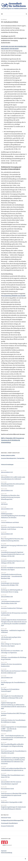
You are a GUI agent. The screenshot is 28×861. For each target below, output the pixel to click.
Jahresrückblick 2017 (7, 677)
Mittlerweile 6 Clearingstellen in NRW (11, 802)
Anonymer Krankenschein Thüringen (11, 608)
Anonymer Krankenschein (7, 826)
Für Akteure (4, 19)
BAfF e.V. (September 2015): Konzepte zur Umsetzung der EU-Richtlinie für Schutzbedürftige (12, 440)
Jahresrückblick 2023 (7, 472)
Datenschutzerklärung (6, 852)
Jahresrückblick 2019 (7, 534)
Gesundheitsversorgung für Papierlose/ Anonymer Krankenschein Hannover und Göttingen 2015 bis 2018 (12, 554)
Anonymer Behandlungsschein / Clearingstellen (12, 458)
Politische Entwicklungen (7, 464)
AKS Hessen (4, 504)
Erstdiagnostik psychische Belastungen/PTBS (12, 820)
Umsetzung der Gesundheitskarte (9, 823)
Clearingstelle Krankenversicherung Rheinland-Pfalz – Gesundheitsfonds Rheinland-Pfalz (11, 576)
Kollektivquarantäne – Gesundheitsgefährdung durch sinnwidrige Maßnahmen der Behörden (13, 515)
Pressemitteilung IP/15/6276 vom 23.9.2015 (13, 295)
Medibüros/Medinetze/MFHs (8, 455)
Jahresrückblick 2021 (7, 490)
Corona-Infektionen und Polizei (10, 522)
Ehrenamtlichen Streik (7, 788)
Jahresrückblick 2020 (7, 509)
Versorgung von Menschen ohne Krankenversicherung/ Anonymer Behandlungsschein (10, 497)
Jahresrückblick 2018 (7, 596)
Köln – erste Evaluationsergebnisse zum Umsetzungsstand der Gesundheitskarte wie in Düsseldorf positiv (13, 737)
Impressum (4, 850)
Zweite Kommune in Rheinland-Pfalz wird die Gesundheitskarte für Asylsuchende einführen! (13, 795)
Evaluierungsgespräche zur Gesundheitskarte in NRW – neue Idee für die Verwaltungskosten (14, 728)
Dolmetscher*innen (6, 817)
